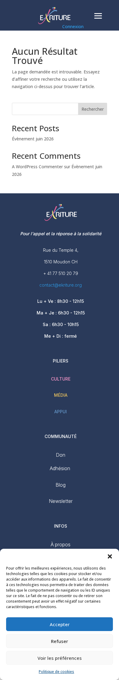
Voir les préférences (60, 658)
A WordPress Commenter (37, 166)
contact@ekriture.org (60, 285)
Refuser (59, 641)
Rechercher (92, 109)
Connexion (73, 26)
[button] (110, 556)
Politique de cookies (56, 671)
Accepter (60, 624)
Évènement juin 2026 (33, 139)
